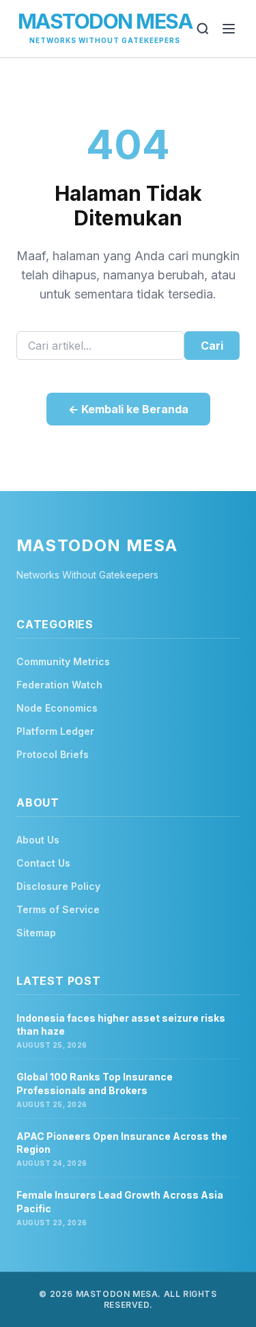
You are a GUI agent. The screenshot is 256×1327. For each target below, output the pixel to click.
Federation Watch (59, 684)
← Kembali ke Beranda (128, 409)
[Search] (202, 28)
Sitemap (36, 932)
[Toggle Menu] (229, 29)
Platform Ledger (55, 731)
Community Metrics (63, 661)
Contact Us (43, 863)
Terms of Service (58, 909)
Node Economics (57, 708)
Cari (212, 345)
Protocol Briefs (52, 754)
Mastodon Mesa (105, 21)
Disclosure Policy (58, 886)
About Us (37, 840)
